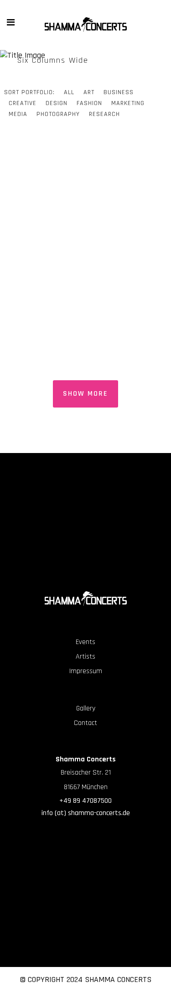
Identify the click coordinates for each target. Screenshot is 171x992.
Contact (85, 723)
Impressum (85, 671)
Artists (85, 656)
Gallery (85, 708)
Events (85, 642)
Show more (85, 393)
